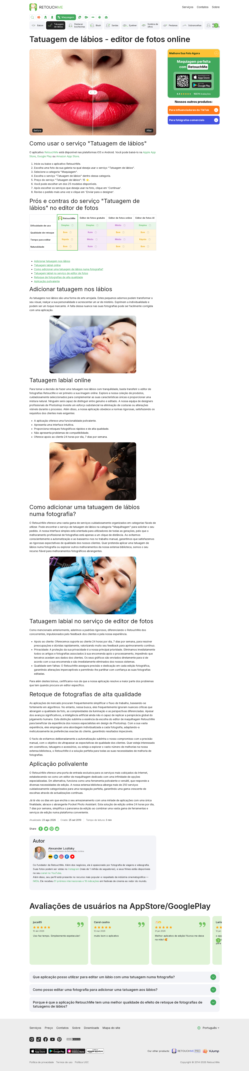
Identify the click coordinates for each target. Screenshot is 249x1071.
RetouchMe (51, 152)
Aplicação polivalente (47, 281)
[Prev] (30, 940)
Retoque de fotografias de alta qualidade (58, 277)
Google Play (44, 156)
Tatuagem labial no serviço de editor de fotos (61, 273)
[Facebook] (45, 1039)
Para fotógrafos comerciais (186, 120)
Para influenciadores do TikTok (189, 109)
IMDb (36, 881)
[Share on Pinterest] (51, 829)
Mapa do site (111, 1028)
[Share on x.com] (46, 829)
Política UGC (82, 1062)
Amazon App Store (67, 156)
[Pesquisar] (32, 17)
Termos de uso (64, 1062)
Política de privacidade (41, 1062)
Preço (49, 1028)
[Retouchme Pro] (186, 1051)
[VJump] (211, 1051)
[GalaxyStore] (76, 1051)
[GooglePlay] (202, 85)
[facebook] (67, 856)
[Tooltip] (72, 225)
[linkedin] (56, 856)
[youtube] (72, 856)
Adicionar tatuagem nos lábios (52, 261)
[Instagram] (31, 1039)
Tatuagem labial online (47, 265)
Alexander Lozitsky (66, 849)
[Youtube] (52, 1039)
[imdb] (50, 856)
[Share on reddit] (57, 829)
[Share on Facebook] (40, 829)
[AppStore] (202, 77)
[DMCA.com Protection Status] (73, 1039)
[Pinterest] (59, 1039)
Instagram (73, 869)
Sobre (216, 7)
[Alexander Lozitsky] (39, 853)
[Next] (216, 25)
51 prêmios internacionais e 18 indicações (76, 881)
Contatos (203, 7)
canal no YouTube (51, 873)
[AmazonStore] (95, 1051)
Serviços (187, 7)
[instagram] (61, 856)
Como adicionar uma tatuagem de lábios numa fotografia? (68, 269)
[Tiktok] (38, 1039)
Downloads (91, 1028)
